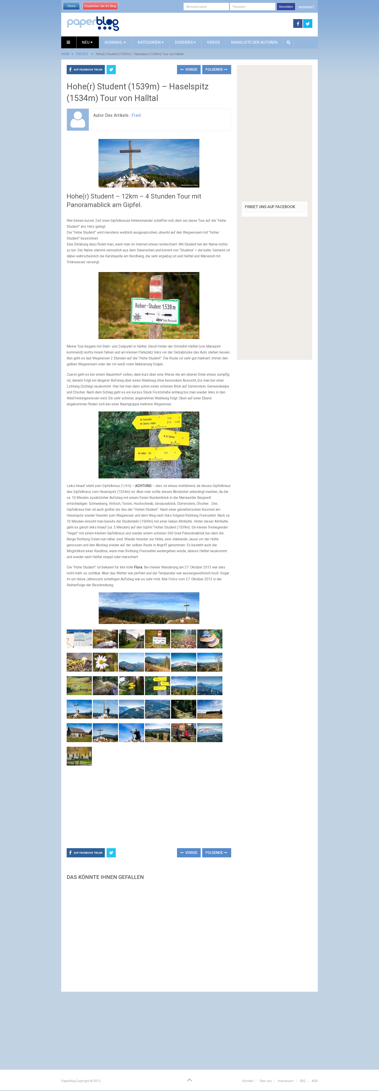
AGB (315, 1081)
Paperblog (68, 1081)
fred (136, 115)
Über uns (265, 1081)
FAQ (303, 1081)
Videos (213, 42)
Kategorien (149, 42)
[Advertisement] (206, 24)
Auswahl (114, 42)
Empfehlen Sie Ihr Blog (100, 6)
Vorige (190, 69)
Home (71, 6)
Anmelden (286, 6)
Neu (86, 42)
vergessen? (306, 6)
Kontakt (248, 1081)
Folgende (215, 69)
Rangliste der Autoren (254, 42)
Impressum (286, 1081)
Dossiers (184, 42)
